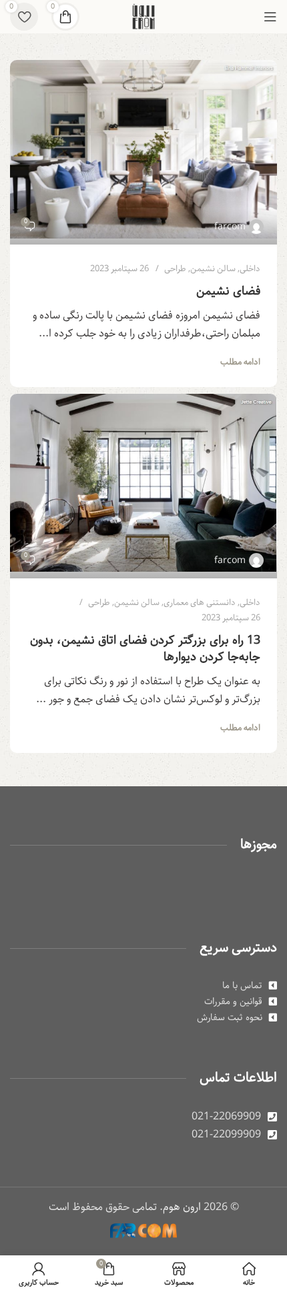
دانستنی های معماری (200, 602)
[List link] (143, 985)
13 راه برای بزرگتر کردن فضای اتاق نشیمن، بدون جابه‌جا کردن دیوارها (145, 649)
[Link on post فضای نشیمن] (143, 152)
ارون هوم (182, 1207)
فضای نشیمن (228, 291)
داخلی (250, 269)
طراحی (175, 269)
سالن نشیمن (213, 269)
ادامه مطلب (240, 362)
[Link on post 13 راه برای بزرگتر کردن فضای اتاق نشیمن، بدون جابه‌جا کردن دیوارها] (143, 486)
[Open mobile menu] (270, 16)
